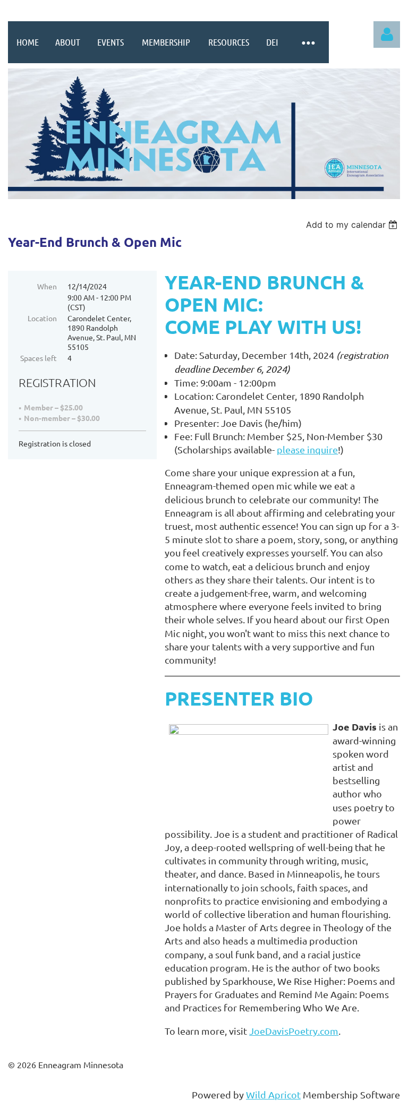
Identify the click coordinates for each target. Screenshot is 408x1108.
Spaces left (38, 358)
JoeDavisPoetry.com (293, 1030)
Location (42, 318)
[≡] (307, 42)
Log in (386, 34)
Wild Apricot (273, 1094)
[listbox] (353, 224)
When (47, 286)
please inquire (307, 449)
